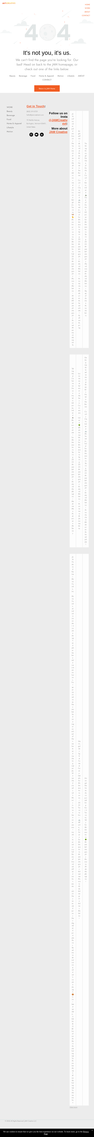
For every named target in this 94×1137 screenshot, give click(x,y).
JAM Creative (58, 132)
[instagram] (31, 135)
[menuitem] (87, 4)
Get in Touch (36, 106)
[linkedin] (42, 135)
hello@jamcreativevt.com (35, 115)
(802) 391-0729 (32, 111)
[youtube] (36, 135)
